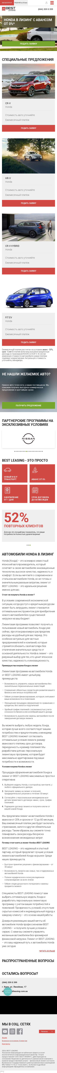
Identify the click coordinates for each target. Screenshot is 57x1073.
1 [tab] (28, 48)
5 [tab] (20, 451)
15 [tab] (35, 451)
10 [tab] (27, 451)
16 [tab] (36, 451)
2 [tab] (16, 451)
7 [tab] (23, 451)
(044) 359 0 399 (45, 9)
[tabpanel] (28, 33)
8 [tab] (24, 451)
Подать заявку (28, 44)
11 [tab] (29, 451)
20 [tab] (42, 451)
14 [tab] (33, 451)
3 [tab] (17, 451)
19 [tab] (40, 451)
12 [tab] (30, 451)
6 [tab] (21, 451)
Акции (4, 1038)
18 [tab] (39, 451)
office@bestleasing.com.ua (15, 991)
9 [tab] (26, 451)
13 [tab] (32, 451)
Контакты (6, 1044)
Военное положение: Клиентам (14, 1041)
